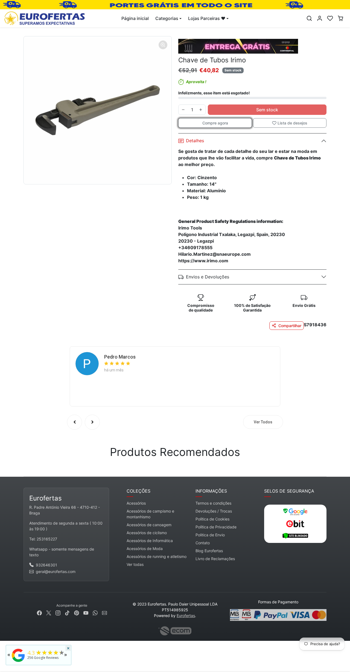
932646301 (46, 565)
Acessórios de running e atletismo (156, 556)
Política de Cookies (212, 519)
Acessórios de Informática (150, 540)
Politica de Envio (210, 535)
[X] (48, 612)
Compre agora (215, 123)
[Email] (104, 612)
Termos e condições (213, 503)
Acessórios (136, 503)
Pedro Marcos (120, 357)
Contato (203, 542)
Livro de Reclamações (215, 558)
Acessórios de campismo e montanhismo (150, 514)
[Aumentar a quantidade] (201, 109)
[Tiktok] (67, 612)
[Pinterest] (76, 612)
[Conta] (319, 18)
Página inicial (135, 18)
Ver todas (135, 564)
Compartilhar (289, 325)
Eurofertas (186, 615)
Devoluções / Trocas (214, 511)
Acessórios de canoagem (149, 524)
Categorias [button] (166, 18)
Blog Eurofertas (209, 550)
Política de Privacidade (216, 527)
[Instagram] (58, 612)
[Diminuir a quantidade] (183, 109)
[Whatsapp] (95, 612)
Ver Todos (263, 422)
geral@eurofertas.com (55, 571)
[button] (309, 18)
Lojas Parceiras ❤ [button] (206, 18)
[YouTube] (86, 612)
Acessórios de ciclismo (147, 532)
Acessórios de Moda (145, 548)
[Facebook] (39, 612)
